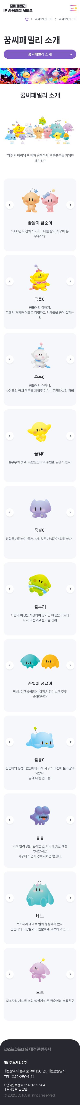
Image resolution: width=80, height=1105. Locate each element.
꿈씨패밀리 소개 (44, 19)
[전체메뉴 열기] (73, 8)
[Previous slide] (10, 205)
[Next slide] (70, 205)
